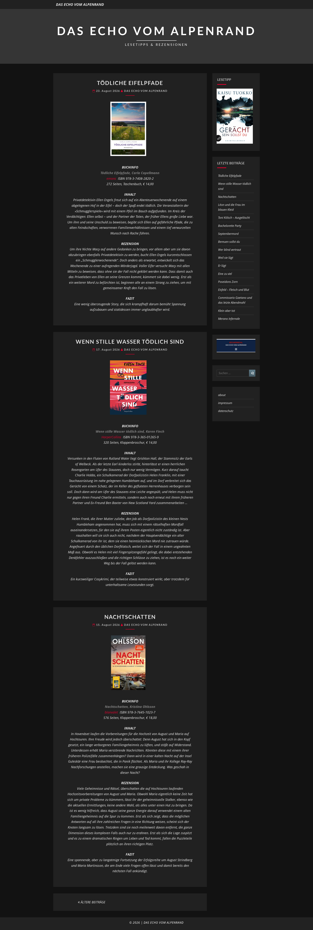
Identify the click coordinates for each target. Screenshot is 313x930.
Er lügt (222, 266)
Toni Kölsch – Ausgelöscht (234, 218)
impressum (225, 403)
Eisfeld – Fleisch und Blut (233, 290)
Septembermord (228, 234)
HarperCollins (111, 437)
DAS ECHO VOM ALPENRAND (80, 4)
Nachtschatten (130, 617)
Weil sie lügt (225, 258)
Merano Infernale (229, 319)
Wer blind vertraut (229, 250)
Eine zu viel (225, 274)
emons (111, 178)
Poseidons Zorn (228, 282)
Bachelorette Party (229, 226)
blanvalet (111, 712)
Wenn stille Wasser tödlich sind (130, 342)
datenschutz (225, 411)
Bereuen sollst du (229, 242)
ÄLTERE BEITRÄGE (92, 902)
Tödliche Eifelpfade (130, 83)
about (222, 395)
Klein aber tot (226, 311)
